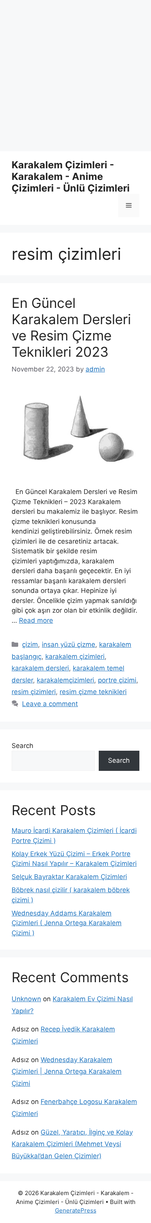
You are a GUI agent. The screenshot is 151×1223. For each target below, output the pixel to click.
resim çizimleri (34, 692)
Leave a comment (50, 704)
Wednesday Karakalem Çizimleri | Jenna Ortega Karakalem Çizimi (67, 1071)
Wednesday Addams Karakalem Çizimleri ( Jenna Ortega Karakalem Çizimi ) (67, 923)
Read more (36, 620)
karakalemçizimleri (65, 680)
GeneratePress (75, 1210)
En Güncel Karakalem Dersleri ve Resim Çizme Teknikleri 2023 (71, 327)
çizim (30, 644)
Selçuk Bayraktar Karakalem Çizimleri (69, 877)
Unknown (26, 999)
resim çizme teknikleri (93, 692)
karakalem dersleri (40, 668)
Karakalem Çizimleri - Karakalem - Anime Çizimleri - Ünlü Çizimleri (71, 176)
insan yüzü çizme (68, 644)
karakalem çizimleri (75, 656)
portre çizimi (117, 680)
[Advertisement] (75, 75)
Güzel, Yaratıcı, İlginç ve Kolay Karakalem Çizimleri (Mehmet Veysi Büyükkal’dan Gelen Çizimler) (72, 1144)
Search (22, 746)
